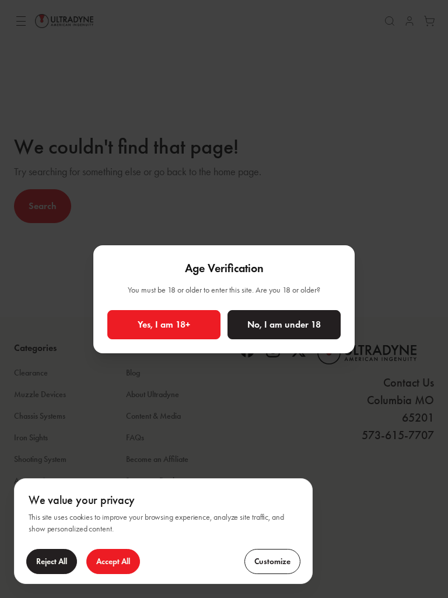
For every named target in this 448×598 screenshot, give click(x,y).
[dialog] (163, 531)
